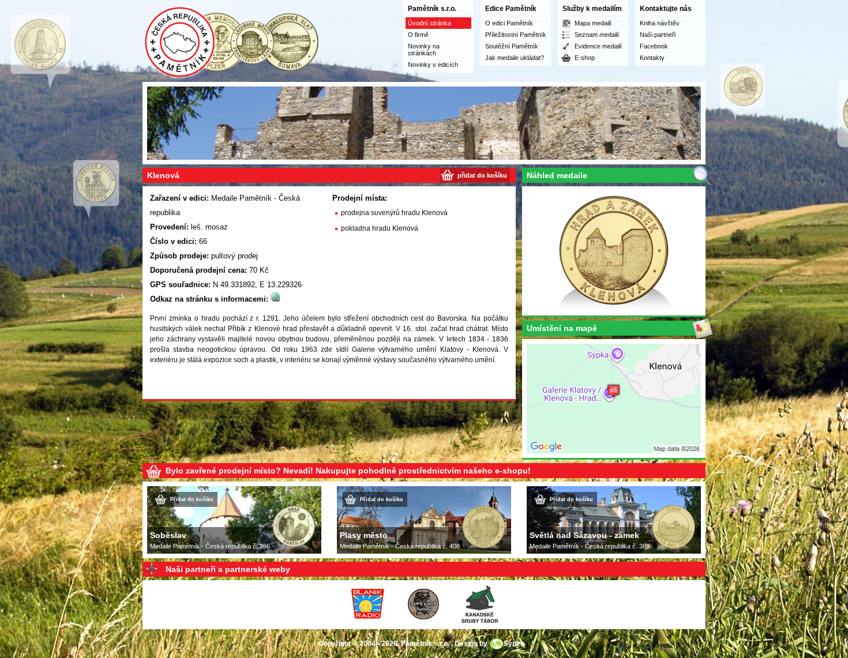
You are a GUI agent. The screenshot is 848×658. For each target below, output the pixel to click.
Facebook (654, 46)
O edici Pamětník (509, 23)
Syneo (514, 644)
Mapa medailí (593, 23)
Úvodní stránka (429, 23)
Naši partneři (658, 34)
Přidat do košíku (191, 499)
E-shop (585, 57)
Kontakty (652, 57)
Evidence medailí (598, 46)
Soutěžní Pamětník (511, 46)
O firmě (418, 34)
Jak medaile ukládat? (514, 57)
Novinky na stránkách (424, 50)
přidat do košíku (482, 175)
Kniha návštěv (660, 23)
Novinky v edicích (433, 64)
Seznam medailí (597, 34)
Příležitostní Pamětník (515, 34)
